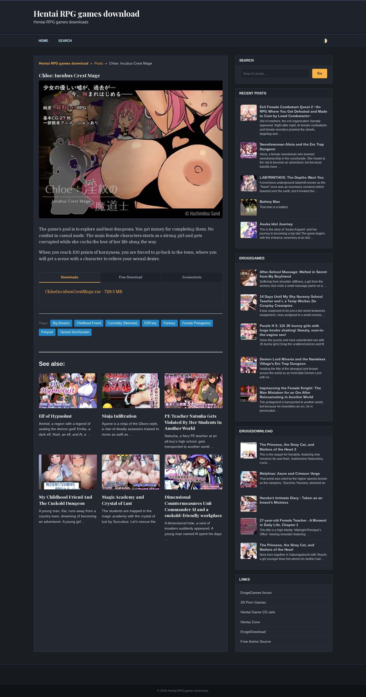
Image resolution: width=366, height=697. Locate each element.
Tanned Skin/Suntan (74, 332)
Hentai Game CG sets (258, 612)
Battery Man (270, 202)
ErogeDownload (253, 632)
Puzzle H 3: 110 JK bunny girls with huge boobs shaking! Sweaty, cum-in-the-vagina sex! (292, 330)
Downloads (69, 277)
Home (43, 41)
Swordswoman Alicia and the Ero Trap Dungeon (292, 146)
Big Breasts (61, 323)
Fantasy (169, 323)
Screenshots (191, 277)
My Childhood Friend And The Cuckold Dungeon (65, 500)
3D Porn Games (253, 602)
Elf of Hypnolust (55, 416)
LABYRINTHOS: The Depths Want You (292, 177)
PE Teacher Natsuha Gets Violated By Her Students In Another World (193, 422)
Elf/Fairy (150, 323)
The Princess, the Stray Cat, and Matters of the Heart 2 (287, 447)
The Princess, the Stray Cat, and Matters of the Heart (287, 547)
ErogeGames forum (256, 593)
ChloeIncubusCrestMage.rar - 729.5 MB (83, 292)
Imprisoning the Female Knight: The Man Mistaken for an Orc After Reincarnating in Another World (290, 392)
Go (319, 73)
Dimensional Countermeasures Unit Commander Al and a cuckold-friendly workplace (193, 506)
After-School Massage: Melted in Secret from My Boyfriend (293, 274)
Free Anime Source (256, 641)
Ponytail (47, 332)
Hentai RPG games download (63, 63)
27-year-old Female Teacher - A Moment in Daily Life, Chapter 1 (293, 522)
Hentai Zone (250, 622)
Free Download (130, 277)
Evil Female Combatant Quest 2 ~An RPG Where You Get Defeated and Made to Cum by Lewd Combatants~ (293, 111)
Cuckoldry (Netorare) (122, 323)
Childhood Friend (89, 323)
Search (65, 41)
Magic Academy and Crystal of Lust (123, 500)
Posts (98, 63)
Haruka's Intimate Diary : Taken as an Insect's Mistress (291, 500)
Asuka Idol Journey (276, 224)
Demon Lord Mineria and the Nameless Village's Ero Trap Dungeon (292, 361)
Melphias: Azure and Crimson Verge (290, 473)
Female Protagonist (196, 323)
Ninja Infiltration (119, 416)
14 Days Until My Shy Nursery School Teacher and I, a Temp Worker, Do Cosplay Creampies (291, 301)
